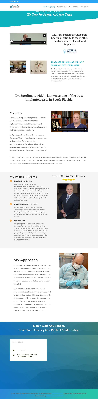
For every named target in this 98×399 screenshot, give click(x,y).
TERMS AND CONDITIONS (55, 396)
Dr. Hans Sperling (49, 7)
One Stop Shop (74, 7)
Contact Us (84, 7)
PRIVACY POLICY (57, 393)
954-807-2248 (21, 350)
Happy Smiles (61, 7)
